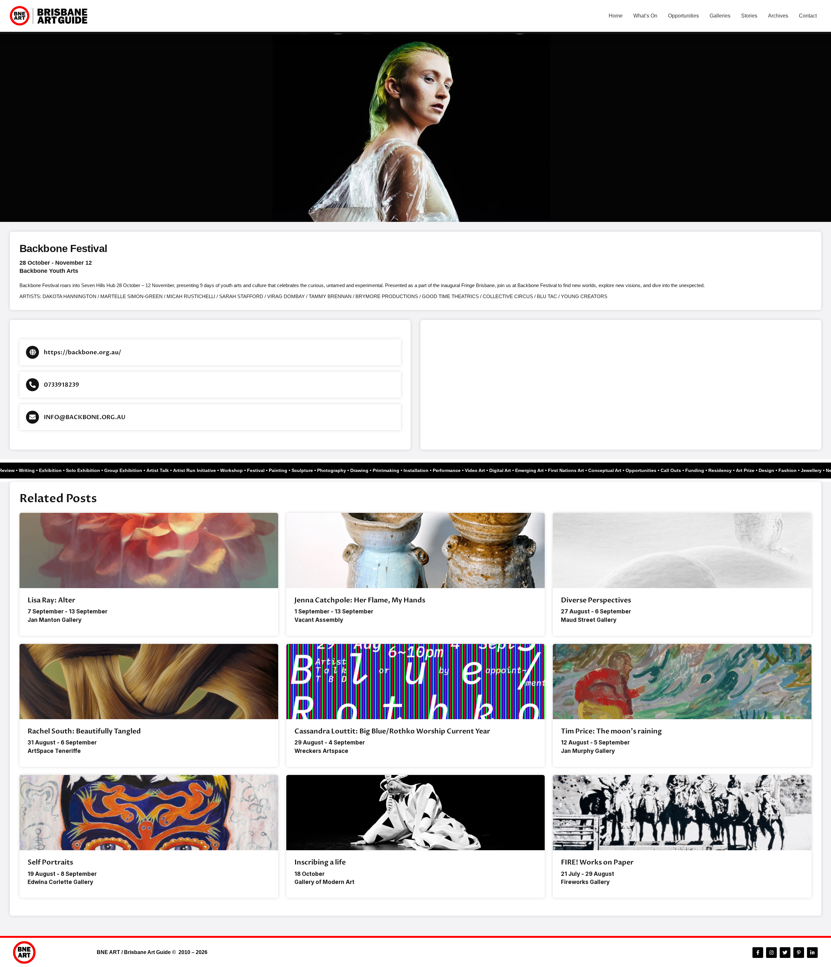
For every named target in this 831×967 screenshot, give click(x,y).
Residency (728, 470)
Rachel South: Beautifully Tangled (84, 731)
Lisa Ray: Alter (51, 600)
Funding (702, 470)
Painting (286, 470)
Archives (778, 15)
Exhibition (58, 470)
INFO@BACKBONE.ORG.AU (85, 417)
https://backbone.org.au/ (82, 352)
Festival (264, 470)
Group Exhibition (131, 470)
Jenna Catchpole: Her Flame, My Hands (359, 600)
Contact (808, 15)
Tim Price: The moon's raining (611, 731)
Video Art (483, 470)
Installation (424, 470)
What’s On (645, 15)
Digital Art (508, 470)
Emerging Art (537, 470)
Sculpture (310, 470)
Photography (339, 470)
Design (774, 470)
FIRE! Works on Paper (597, 862)
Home (616, 15)
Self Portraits (50, 862)
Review (15, 470)
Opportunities (683, 15)
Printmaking (394, 470)
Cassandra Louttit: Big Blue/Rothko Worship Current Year (392, 731)
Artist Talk (166, 470)
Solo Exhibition (91, 470)
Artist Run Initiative (202, 470)
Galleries (720, 15)
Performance (455, 470)
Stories (749, 15)
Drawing (367, 470)
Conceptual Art (612, 470)
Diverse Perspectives (596, 600)
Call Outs (679, 470)
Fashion (796, 470)
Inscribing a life (320, 862)
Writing (35, 470)
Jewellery (819, 470)
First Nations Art (574, 470)
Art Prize (753, 470)
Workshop (239, 470)
